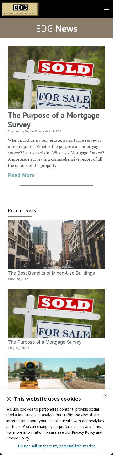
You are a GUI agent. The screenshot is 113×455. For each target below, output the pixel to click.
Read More (21, 175)
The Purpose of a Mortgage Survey (53, 120)
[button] (106, 9)
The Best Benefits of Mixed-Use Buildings (51, 273)
